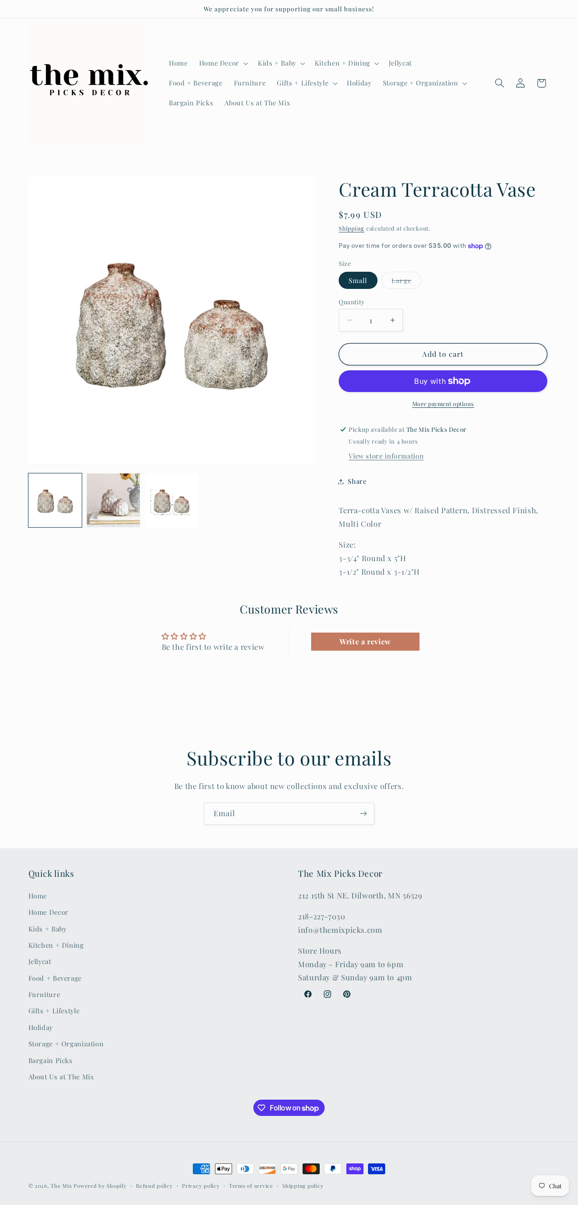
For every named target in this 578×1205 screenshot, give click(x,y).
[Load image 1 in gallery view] (55, 500)
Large (401, 280)
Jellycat (39, 961)
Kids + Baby (47, 928)
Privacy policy (200, 1185)
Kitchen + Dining (56, 945)
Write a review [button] (365, 641)
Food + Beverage (55, 978)
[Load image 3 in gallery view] (172, 500)
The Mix (61, 1185)
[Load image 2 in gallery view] (113, 500)
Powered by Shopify (100, 1185)
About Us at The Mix (61, 1076)
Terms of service (251, 1185)
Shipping (351, 228)
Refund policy (154, 1185)
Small (358, 280)
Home (37, 895)
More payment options (443, 403)
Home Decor (48, 912)
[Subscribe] (363, 814)
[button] (222, 63)
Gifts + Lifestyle (54, 1010)
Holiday (40, 1027)
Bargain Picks (50, 1060)
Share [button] (357, 481)
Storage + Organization (66, 1043)
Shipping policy (302, 1185)
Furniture (44, 994)
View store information (386, 455)
